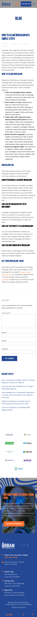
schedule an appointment (14, 524)
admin (6, 43)
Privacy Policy (11, 604)
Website (5, 349)
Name (4, 332)
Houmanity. (21, 607)
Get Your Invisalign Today (13, 261)
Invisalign (5, 279)
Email (4, 341)
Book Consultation (26, 4)
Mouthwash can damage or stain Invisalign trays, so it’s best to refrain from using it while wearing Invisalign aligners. (18, 253)
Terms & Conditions (24, 604)
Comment (6, 313)
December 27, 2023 (16, 43)
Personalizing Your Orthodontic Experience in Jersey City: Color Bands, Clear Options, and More (18, 395)
